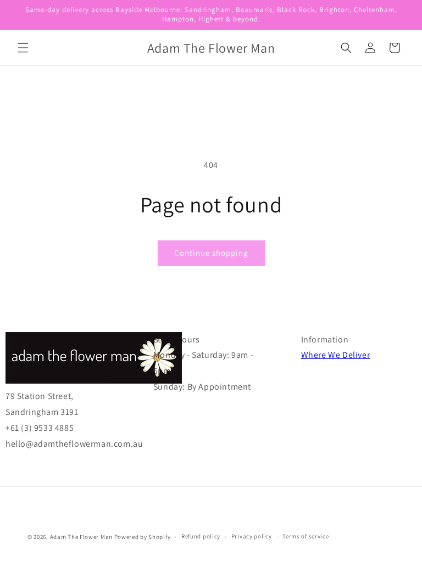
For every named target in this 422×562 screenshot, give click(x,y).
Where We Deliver (335, 355)
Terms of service (305, 536)
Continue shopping (211, 253)
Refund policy (200, 536)
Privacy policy (251, 536)
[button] (23, 48)
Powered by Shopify (142, 537)
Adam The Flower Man (81, 537)
